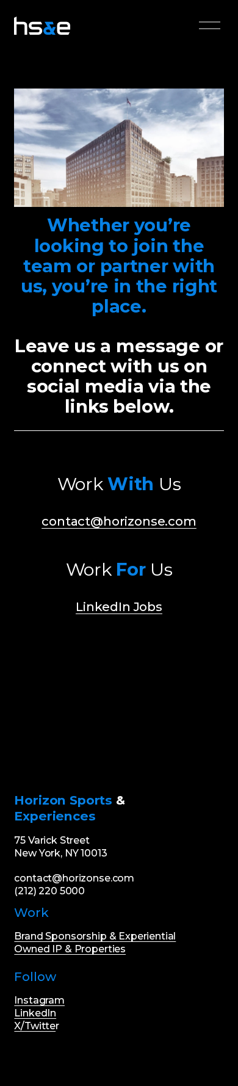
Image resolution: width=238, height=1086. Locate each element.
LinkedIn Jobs (119, 606)
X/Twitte (35, 1026)
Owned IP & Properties (70, 949)
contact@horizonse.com (119, 521)
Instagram (39, 1000)
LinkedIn (35, 1013)
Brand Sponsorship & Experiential (95, 936)
